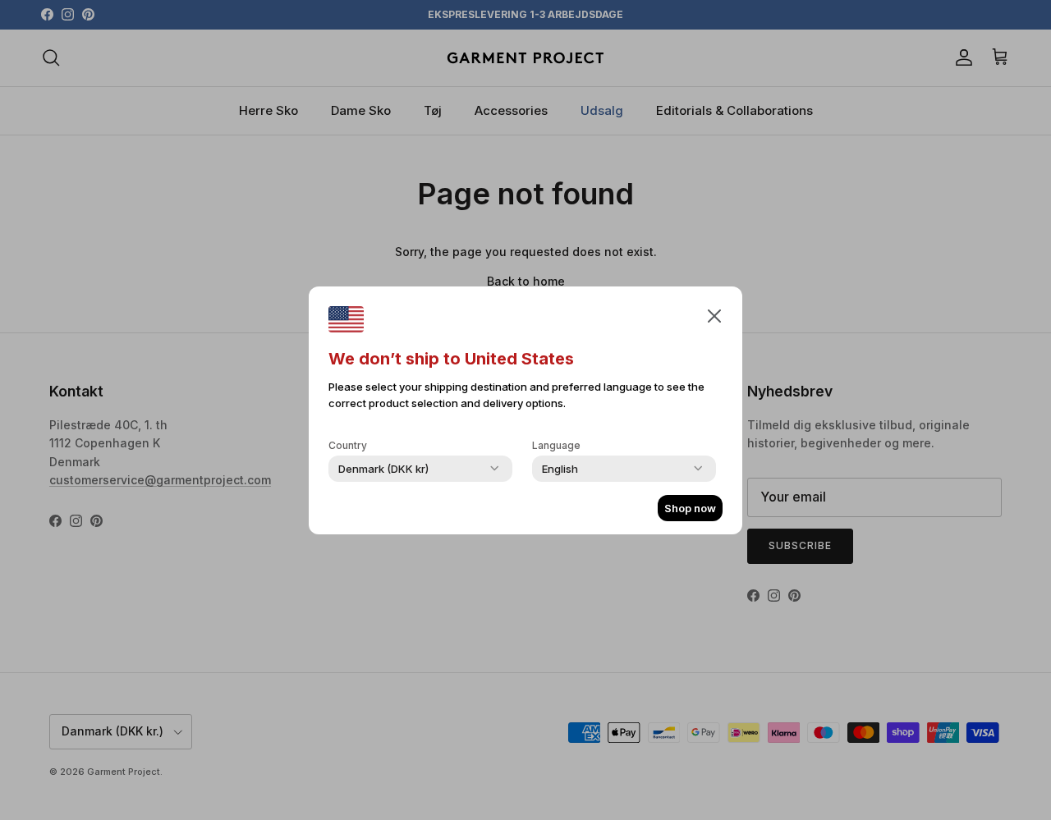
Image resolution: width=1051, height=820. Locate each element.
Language (556, 445)
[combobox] (383, 468)
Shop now (690, 508)
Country (347, 445)
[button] (714, 315)
